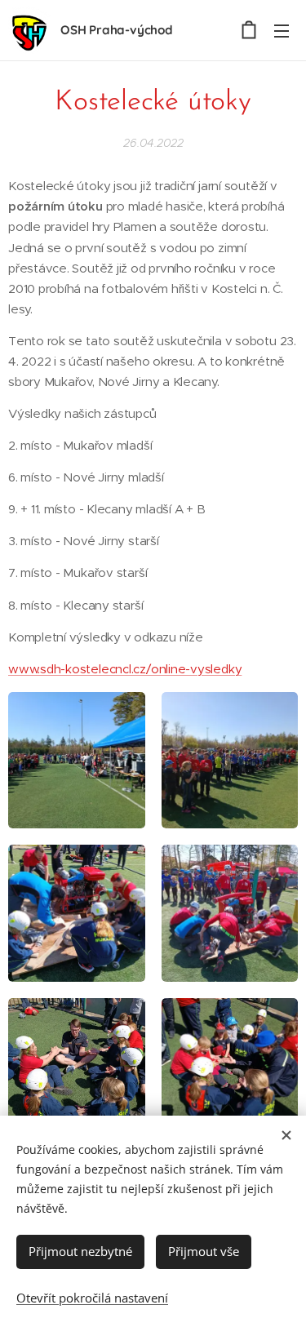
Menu (281, 30)
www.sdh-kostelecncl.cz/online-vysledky (125, 669)
